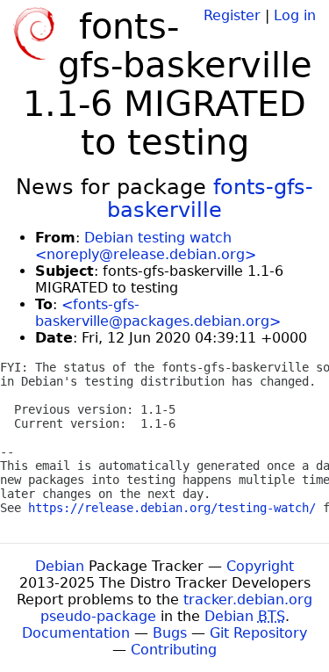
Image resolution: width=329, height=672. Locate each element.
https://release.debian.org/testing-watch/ (172, 508)
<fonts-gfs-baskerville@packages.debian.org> (158, 312)
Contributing (174, 649)
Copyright (260, 566)
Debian (59, 566)
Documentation (76, 633)
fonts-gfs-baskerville (210, 198)
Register (232, 15)
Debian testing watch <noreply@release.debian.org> (145, 246)
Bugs (170, 633)
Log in (295, 15)
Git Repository (258, 633)
